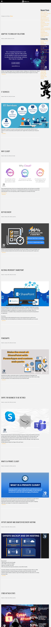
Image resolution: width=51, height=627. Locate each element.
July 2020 (42, 63)
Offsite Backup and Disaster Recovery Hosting (18, 522)
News (42, 48)
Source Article (4, 192)
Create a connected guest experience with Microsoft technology (45, 29)
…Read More (3, 74)
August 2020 (43, 62)
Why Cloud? (5, 151)
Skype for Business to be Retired (13, 397)
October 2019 (43, 75)
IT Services (5, 92)
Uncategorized (43, 51)
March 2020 (43, 69)
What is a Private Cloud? (10, 461)
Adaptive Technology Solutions (13, 34)
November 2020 (43, 57)
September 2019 (44, 76)
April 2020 (42, 67)
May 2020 (42, 66)
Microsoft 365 (43, 46)
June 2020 (43, 65)
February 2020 (43, 70)
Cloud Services (43, 43)
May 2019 (42, 78)
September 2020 (44, 60)
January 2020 (43, 72)
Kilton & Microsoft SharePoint (12, 270)
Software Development (45, 49)
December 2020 (44, 56)
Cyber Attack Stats (8, 593)
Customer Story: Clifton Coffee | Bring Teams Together (45, 25)
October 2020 (43, 59)
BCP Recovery (6, 212)
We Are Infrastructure (45, 52)
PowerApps (5, 338)
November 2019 (43, 73)
